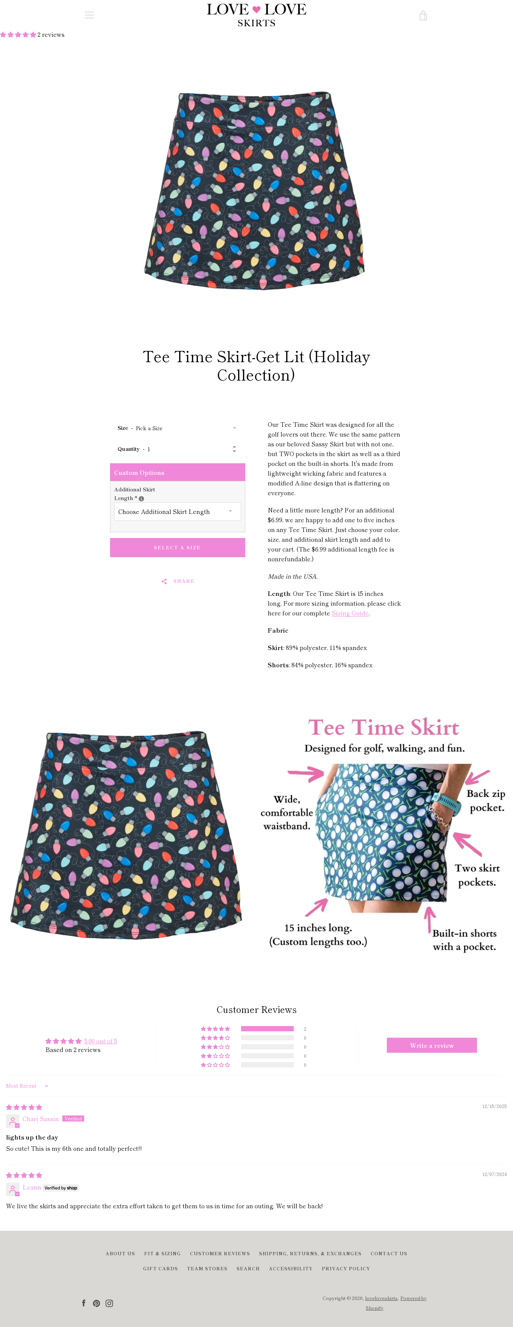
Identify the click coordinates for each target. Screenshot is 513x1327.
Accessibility (291, 1268)
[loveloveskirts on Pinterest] (96, 1302)
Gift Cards (160, 1268)
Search (248, 1268)
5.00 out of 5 (100, 1040)
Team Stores (207, 1268)
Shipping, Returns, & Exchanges (310, 1253)
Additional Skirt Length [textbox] (138, 493)
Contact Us (389, 1253)
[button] (19, 34)
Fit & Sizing (162, 1253)
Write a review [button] (432, 1045)
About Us (120, 1253)
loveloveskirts (381, 1297)
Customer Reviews (220, 1253)
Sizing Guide (350, 612)
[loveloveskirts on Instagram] (109, 1302)
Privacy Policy (346, 1268)
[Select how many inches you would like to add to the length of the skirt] (141, 499)
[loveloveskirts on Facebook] (84, 1302)
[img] (24, 1106)
